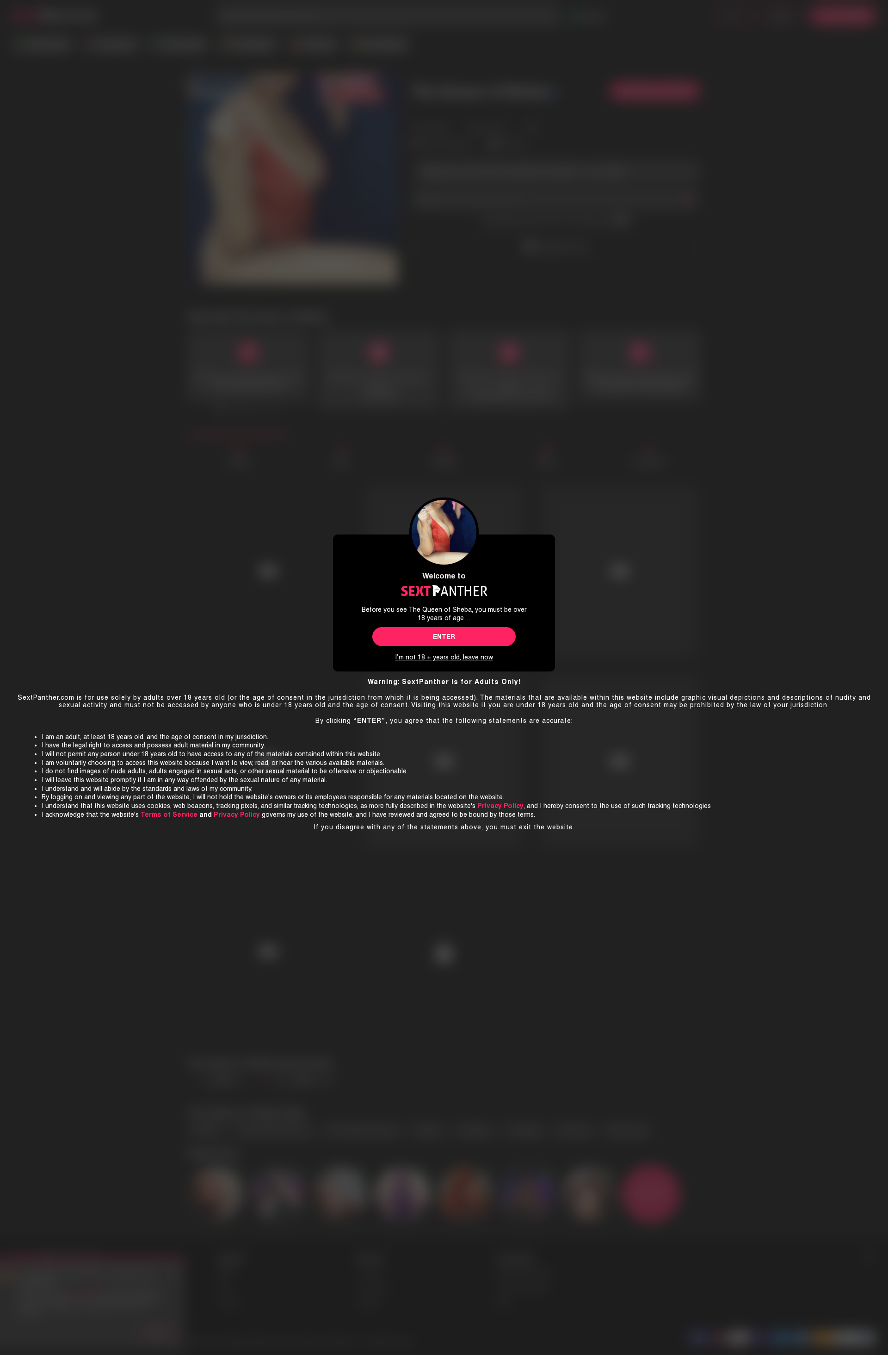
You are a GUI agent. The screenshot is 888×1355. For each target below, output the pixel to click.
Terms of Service (169, 814)
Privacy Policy (237, 814)
